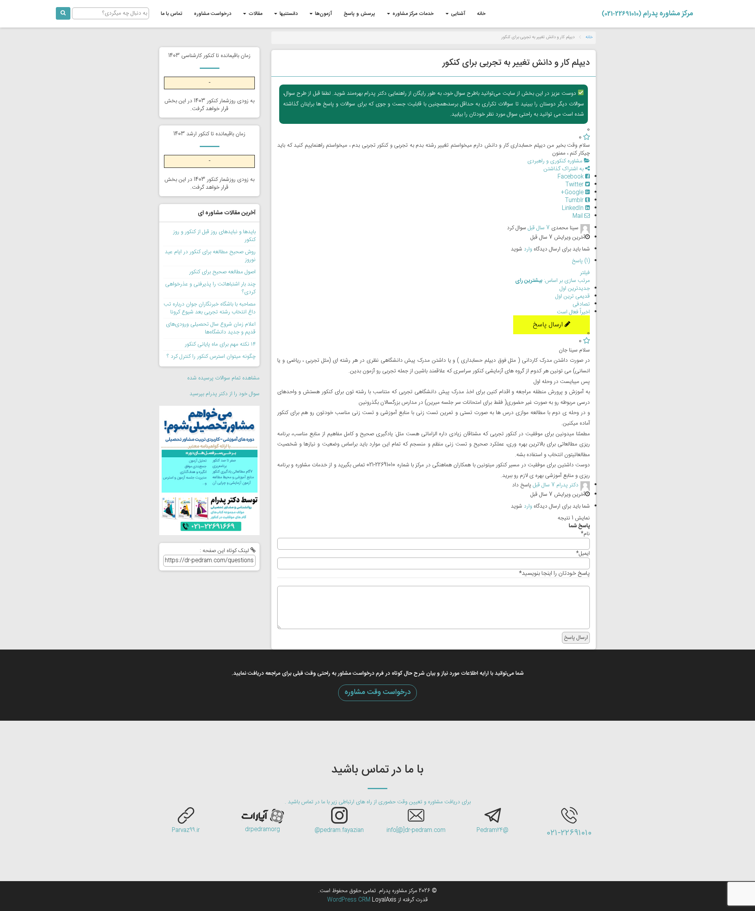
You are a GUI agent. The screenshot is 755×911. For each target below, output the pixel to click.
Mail (578, 216)
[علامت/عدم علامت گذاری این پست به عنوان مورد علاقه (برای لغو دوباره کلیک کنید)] (586, 137)
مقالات (254, 13)
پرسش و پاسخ (359, 13)
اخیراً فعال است (573, 312)
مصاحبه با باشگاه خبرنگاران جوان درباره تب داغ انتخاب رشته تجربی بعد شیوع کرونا (210, 308)
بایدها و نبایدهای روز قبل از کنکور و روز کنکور (214, 236)
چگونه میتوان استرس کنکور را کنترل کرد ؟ (211, 356)
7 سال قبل (539, 228)
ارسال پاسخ (549, 324)
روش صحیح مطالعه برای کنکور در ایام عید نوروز (210, 256)
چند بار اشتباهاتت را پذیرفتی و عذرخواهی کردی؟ (210, 288)
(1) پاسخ (581, 261)
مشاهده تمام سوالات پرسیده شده (223, 378)
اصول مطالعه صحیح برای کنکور (222, 272)
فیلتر (585, 273)
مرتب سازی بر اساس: (552, 280)
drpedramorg (262, 829)
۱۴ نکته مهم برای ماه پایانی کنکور (220, 344)
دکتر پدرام (567, 485)
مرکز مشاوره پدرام (647, 14)
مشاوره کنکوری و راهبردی (555, 161)
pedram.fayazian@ (339, 830)
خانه (481, 13)
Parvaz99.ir (186, 830)
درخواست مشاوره (212, 13)
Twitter (575, 185)
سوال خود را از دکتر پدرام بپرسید (225, 394)
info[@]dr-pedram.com (416, 830)
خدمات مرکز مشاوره (412, 13)
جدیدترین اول (575, 288)
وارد (528, 249)
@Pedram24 (492, 830)
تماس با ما (171, 13)
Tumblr (575, 200)
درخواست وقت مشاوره (377, 692)
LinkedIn (573, 208)
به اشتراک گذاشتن (564, 169)
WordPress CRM (349, 900)
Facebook (571, 177)
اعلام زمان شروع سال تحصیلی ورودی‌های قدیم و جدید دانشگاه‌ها (211, 328)
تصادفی (581, 304)
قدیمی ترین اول (572, 296)
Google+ (573, 192)
